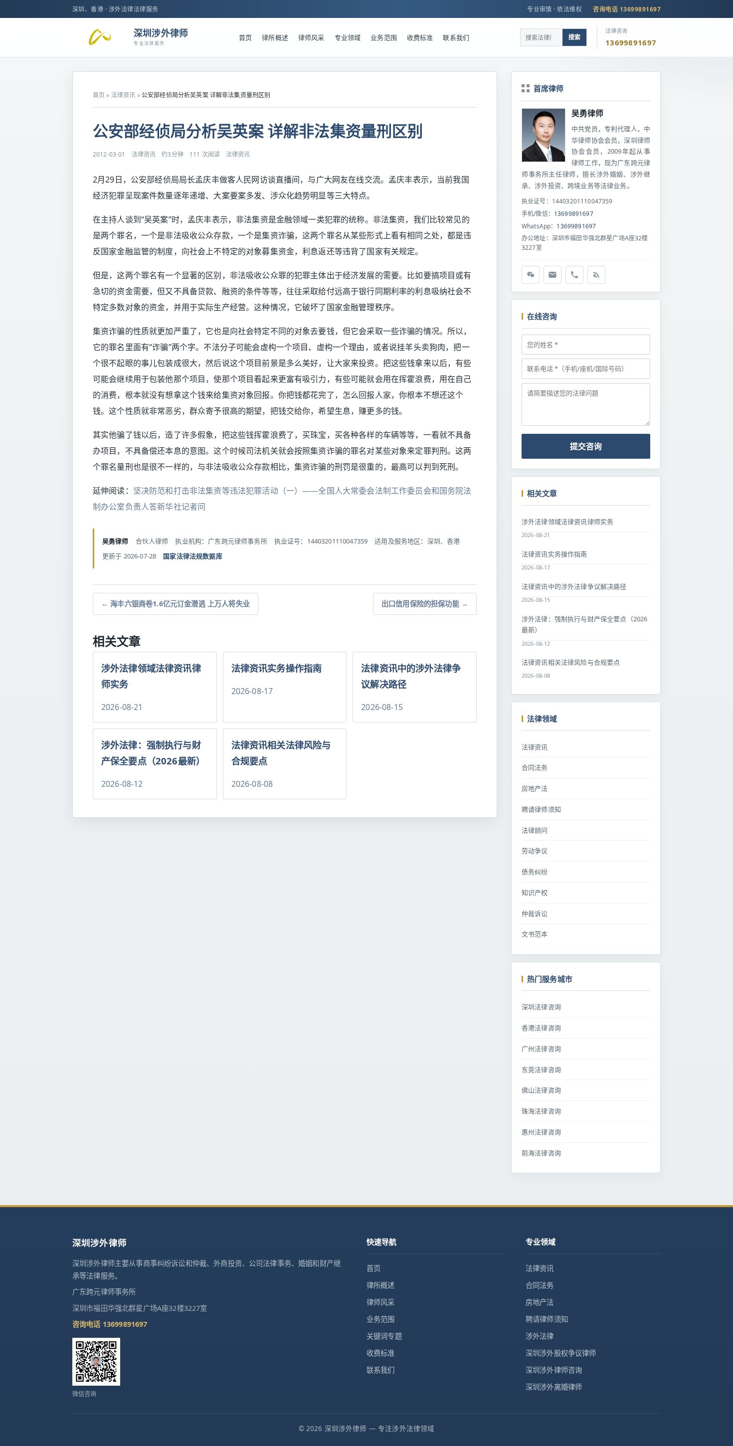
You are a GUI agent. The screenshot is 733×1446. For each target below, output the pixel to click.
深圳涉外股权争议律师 (561, 1353)
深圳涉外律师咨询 (554, 1370)
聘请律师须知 (541, 809)
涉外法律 (540, 1336)
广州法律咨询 (541, 1048)
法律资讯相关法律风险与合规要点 (571, 662)
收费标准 (420, 37)
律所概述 (275, 37)
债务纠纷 (535, 871)
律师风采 (311, 37)
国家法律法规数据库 (192, 555)
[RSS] (596, 275)
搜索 (574, 37)
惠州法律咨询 (541, 1131)
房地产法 (535, 788)
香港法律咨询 (541, 1027)
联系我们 (456, 37)
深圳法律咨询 (541, 1006)
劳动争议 (535, 850)
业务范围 (383, 37)
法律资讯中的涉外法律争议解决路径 (574, 586)
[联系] (574, 275)
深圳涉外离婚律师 (554, 1387)
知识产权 (535, 892)
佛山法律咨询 (541, 1089)
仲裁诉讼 (535, 913)
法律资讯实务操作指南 (554, 553)
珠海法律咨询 (541, 1110)
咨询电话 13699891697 (627, 9)
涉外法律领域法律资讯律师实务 (567, 521)
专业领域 (348, 37)
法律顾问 (535, 830)
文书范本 (535, 933)
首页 (245, 37)
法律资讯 (123, 95)
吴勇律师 (587, 113)
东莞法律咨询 (541, 1069)
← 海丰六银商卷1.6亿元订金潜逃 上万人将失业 (175, 603)
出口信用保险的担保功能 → (424, 603)
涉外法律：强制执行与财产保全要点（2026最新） (584, 624)
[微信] (531, 275)
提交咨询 (586, 446)
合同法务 (535, 767)
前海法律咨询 (541, 1152)
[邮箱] (552, 275)
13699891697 (573, 213)
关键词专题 (384, 1336)
